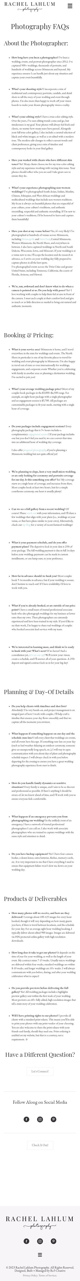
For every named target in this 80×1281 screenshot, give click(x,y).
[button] (40, 1071)
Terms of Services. (47, 1275)
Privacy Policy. (30, 1275)
